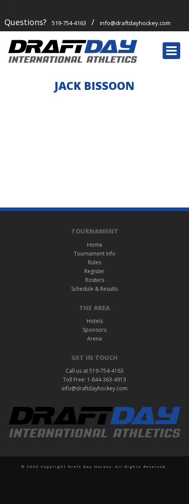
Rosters (94, 280)
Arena (94, 338)
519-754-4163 (69, 23)
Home (94, 244)
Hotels (95, 321)
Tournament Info (95, 253)
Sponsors (94, 330)
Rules (94, 262)
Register (94, 271)
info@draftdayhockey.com (135, 23)
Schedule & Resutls (94, 289)
